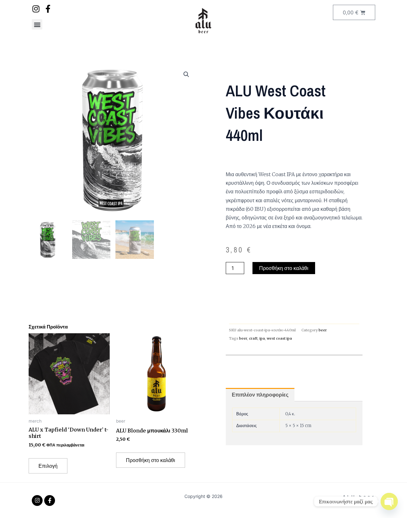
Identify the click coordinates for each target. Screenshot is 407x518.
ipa (262, 338)
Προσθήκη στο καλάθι (283, 268)
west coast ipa (279, 338)
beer (323, 330)
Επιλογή (48, 466)
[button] (37, 24)
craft (253, 338)
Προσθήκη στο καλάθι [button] (150, 460)
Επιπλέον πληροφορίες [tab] (260, 394)
